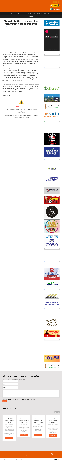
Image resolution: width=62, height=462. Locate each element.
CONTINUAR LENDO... (9, 437)
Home (11, 13)
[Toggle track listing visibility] (57, 37)
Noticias (43, 13)
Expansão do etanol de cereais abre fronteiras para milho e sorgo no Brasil (24, 419)
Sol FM (10, 50)
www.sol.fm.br (24, 459)
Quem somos (31, 13)
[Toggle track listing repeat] (55, 37)
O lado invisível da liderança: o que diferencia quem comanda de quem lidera (38, 420)
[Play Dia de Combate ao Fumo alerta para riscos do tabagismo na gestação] (46, 31)
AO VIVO (23, 455)
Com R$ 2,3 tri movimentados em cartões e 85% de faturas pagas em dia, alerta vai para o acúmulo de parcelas (53, 421)
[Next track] (48, 37)
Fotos (38, 13)
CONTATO (50, 13)
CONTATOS (30, 455)
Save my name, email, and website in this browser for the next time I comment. (20, 399)
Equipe (24, 13)
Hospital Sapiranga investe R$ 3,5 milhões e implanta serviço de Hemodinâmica (9, 420)
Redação (31, 16)
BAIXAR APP (17, 13)
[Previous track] (46, 37)
